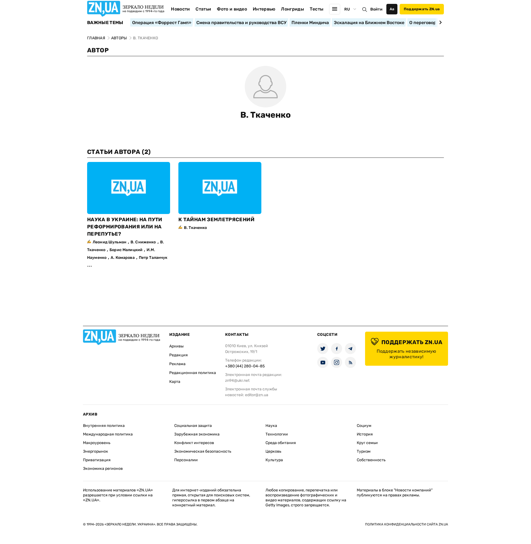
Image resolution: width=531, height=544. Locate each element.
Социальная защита (193, 425)
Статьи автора (119, 152)
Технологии (277, 434)
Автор (98, 50)
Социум (364, 425)
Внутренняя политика (104, 425)
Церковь (273, 451)
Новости (180, 9)
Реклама (177, 364)
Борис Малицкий (126, 249)
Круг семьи (367, 442)
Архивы (176, 346)
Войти (376, 9)
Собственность (371, 460)
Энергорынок (95, 451)
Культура (274, 460)
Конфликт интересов (194, 442)
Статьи (203, 9)
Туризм (364, 451)
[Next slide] (439, 22)
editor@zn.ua (256, 395)
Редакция (178, 355)
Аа (392, 9)
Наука (271, 425)
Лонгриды (292, 9)
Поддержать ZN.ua (422, 9)
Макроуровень (96, 442)
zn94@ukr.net (237, 380)
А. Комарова (123, 257)
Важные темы (105, 22)
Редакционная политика (192, 372)
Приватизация (97, 460)
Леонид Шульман (109, 242)
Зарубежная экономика (197, 434)
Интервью (264, 9)
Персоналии (186, 460)
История (365, 434)
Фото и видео (232, 9)
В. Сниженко (143, 242)
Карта (174, 381)
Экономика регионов (103, 468)
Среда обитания (281, 442)
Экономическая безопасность (202, 451)
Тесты (317, 9)
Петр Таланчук (153, 257)
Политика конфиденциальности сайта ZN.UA (406, 524)
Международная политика (108, 434)
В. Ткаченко (265, 114)
